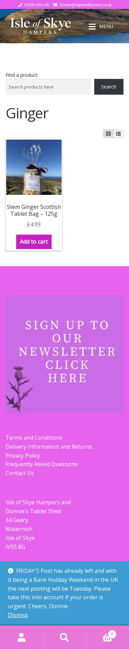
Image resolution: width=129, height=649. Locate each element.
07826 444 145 (36, 5)
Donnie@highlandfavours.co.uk (86, 5)
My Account (21, 637)
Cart (99, 631)
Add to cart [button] (34, 241)
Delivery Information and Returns (49, 446)
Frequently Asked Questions (42, 464)
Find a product (21, 75)
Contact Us (20, 473)
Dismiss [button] (18, 615)
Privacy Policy (23, 455)
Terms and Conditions (34, 437)
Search (108, 86)
